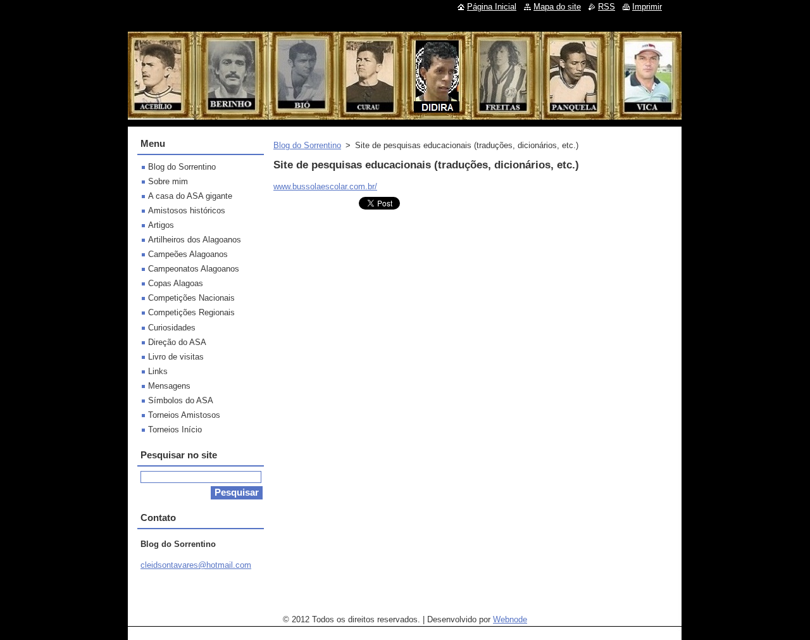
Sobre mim (168, 181)
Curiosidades (172, 327)
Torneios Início (175, 429)
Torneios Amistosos (184, 415)
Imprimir (647, 6)
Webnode (510, 619)
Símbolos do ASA (180, 400)
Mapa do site (557, 6)
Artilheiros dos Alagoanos (194, 239)
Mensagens (169, 386)
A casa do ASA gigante (190, 196)
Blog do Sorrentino (307, 145)
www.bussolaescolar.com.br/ (325, 186)
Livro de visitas (176, 356)
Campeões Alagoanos (188, 254)
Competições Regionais (191, 312)
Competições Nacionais (191, 298)
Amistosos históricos (186, 210)
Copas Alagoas (175, 283)
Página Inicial (491, 6)
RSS (606, 6)
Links (158, 371)
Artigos (161, 225)
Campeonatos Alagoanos (193, 268)
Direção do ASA (177, 342)
